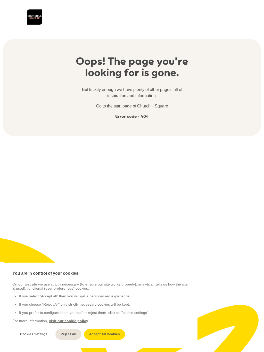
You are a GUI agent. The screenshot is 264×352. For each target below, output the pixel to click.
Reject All (68, 334)
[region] (100, 305)
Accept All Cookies (104, 334)
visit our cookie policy (68, 321)
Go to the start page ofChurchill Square (132, 106)
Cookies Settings (34, 334)
